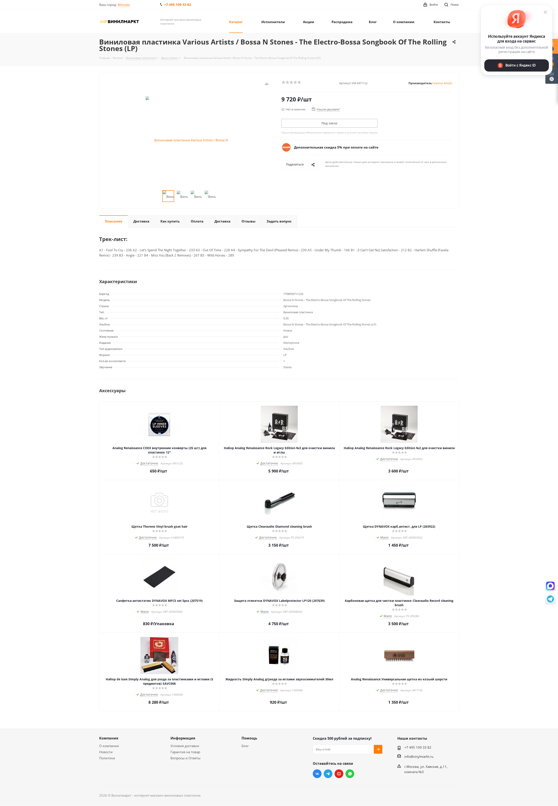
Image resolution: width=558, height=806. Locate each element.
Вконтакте (317, 773)
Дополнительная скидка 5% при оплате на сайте (336, 147)
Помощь (249, 738)
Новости (106, 752)
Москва (124, 4)
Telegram (328, 773)
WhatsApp (349, 773)
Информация (182, 738)
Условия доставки (184, 746)
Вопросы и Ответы (185, 758)
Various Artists (442, 83)
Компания (108, 738)
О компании (109, 746)
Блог (245, 746)
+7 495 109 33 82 (177, 5)
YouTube (339, 773)
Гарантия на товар (185, 752)
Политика (107, 758)
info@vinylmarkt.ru (418, 756)
